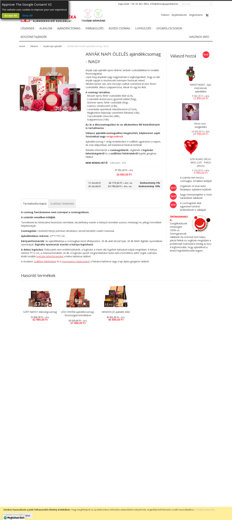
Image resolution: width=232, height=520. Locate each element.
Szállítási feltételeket (45, 261)
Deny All (27, 15)
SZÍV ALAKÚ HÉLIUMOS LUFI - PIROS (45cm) (200, 162)
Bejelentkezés (179, 14)
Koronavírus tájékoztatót (76, 261)
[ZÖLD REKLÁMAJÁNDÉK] (98, 13)
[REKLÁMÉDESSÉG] (88, 13)
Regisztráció (196, 14)
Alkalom (34, 46)
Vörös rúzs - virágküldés (200, 125)
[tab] (35, 203)
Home (22, 46)
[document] (116, 513)
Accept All (10, 15)
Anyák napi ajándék (52, 46)
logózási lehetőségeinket (50, 256)
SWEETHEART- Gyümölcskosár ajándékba (201, 88)
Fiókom (165, 14)
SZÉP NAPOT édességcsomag (40, 311)
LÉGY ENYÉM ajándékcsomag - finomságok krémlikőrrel (78, 313)
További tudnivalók (205, 509)
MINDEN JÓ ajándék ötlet (116, 311)
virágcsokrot (114, 136)
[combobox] (196, 4)
